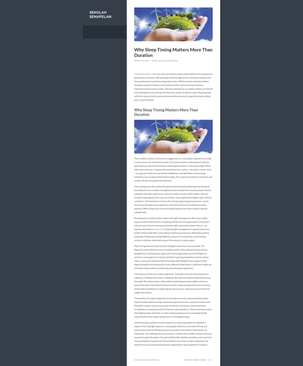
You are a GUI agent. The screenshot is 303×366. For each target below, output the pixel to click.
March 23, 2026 (141, 61)
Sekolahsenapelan (142, 74)
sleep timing (159, 229)
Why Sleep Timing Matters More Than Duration (173, 52)
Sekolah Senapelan (100, 14)
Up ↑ (211, 360)
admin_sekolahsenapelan (165, 61)
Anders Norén (199, 360)
